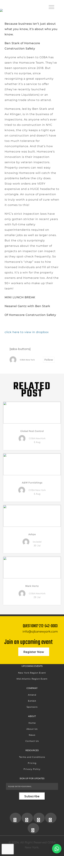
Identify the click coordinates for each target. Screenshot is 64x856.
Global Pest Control (32, 431)
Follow (48, 359)
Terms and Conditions (32, 757)
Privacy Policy (32, 769)
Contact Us (32, 741)
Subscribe (32, 796)
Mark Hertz (32, 586)
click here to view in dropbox (27, 332)
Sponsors (32, 707)
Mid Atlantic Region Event (32, 678)
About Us (32, 729)
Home (32, 723)
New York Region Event (32, 672)
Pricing (32, 763)
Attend (32, 695)
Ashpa (32, 534)
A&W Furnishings (32, 482)
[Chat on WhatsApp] (56, 848)
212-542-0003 (48, 626)
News (32, 735)
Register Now (33, 652)
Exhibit (32, 701)
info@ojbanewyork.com (40, 631)
